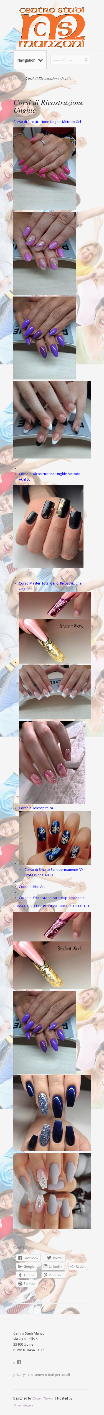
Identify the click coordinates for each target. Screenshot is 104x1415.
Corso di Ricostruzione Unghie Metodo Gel (47, 122)
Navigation (26, 60)
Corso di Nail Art (32, 887)
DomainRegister (24, 1405)
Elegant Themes (43, 1398)
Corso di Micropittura (36, 808)
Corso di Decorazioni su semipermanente (52, 898)
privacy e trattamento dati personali (41, 1375)
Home (17, 78)
